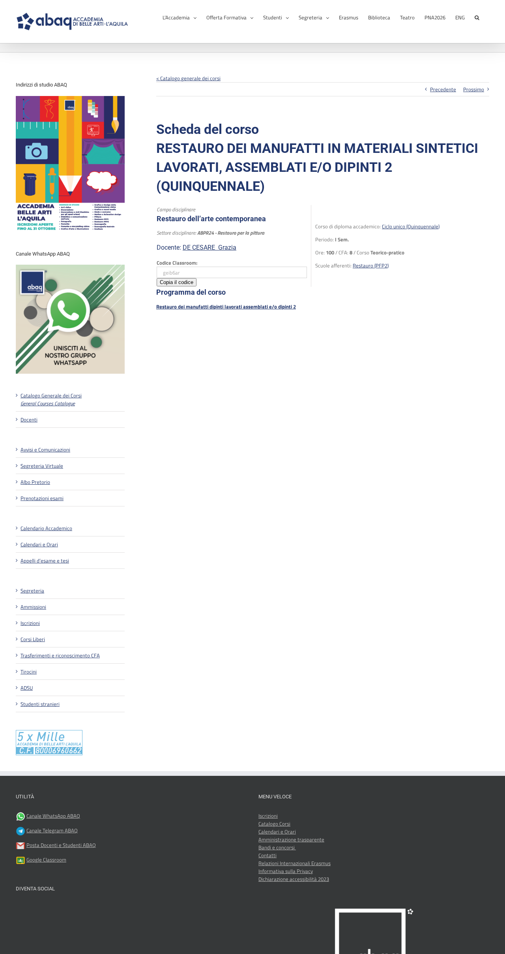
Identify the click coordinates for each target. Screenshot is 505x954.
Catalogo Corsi (274, 824)
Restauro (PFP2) (371, 265)
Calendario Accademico (46, 528)
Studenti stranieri (40, 704)
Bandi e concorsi (277, 847)
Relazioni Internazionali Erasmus (294, 863)
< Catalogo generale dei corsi (188, 78)
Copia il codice (176, 282)
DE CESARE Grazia (209, 247)
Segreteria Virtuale (42, 466)
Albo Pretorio (35, 482)
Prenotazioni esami (42, 498)
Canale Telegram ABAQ (52, 830)
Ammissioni (33, 607)
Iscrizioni (30, 623)
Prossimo (473, 89)
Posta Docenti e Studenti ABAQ (61, 845)
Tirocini (29, 672)
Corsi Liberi (33, 639)
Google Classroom (46, 860)
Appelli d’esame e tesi (45, 560)
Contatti (267, 855)
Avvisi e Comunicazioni (45, 449)
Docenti (29, 419)
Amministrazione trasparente (291, 839)
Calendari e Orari (39, 544)
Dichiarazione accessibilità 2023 (293, 879)
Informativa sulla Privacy (285, 871)
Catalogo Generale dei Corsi (51, 399)
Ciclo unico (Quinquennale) (411, 226)
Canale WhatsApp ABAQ (53, 816)
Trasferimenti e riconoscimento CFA (60, 655)
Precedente (443, 89)
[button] (477, 17)
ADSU (27, 688)
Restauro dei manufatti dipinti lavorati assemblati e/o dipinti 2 (226, 306)
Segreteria (32, 591)
